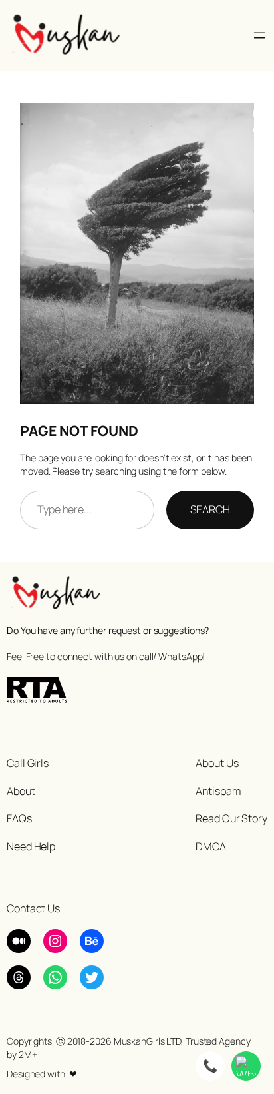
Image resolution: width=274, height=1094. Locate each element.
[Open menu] (259, 35)
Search (210, 509)
